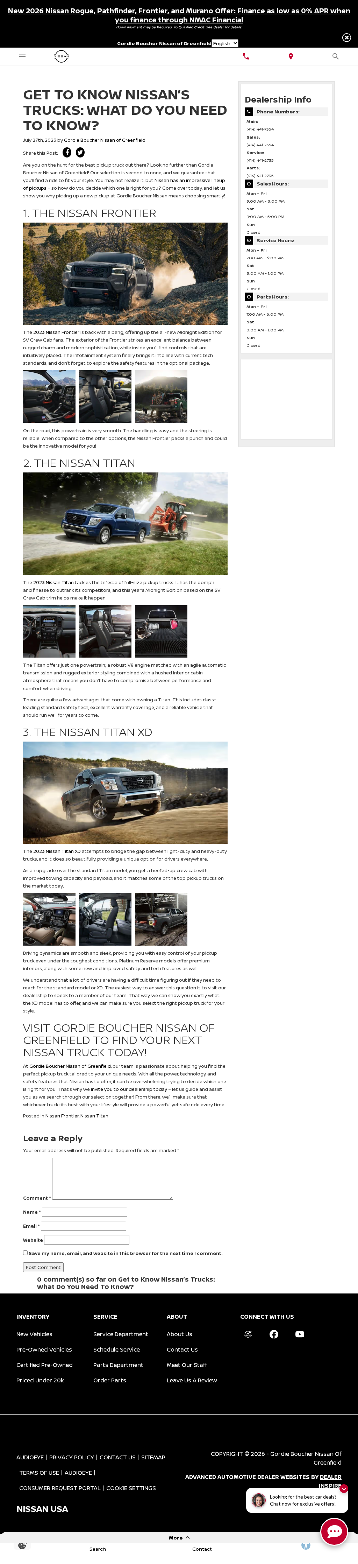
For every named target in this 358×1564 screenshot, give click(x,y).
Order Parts (109, 1380)
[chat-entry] (334, 1532)
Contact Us (182, 1349)
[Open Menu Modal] (22, 56)
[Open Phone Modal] (246, 56)
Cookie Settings (131, 1488)
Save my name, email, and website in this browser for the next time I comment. (126, 1253)
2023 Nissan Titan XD (57, 851)
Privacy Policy (71, 1457)
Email (31, 1226)
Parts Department (118, 1365)
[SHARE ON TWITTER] (80, 152)
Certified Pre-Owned (44, 1365)
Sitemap (153, 1457)
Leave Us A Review (192, 1380)
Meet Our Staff (187, 1365)
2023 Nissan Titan (53, 582)
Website (33, 1240)
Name (32, 1212)
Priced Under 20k (40, 1380)
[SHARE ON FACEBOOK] (67, 152)
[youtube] (299, 1334)
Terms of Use (39, 1473)
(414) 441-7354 (260, 129)
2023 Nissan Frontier (56, 332)
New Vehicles (34, 1334)
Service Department (120, 1334)
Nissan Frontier (62, 1116)
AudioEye (30, 1457)
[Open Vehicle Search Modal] (335, 56)
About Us (179, 1334)
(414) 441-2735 (260, 160)
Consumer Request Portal (60, 1488)
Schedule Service (116, 1349)
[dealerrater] (248, 1334)
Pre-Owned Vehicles (44, 1349)
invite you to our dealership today (129, 1089)
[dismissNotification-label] (343, 1488)
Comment (37, 1198)
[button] (346, 37)
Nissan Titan (94, 1116)
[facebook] (273, 1334)
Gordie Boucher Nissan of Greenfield (104, 140)
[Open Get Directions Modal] (290, 56)
